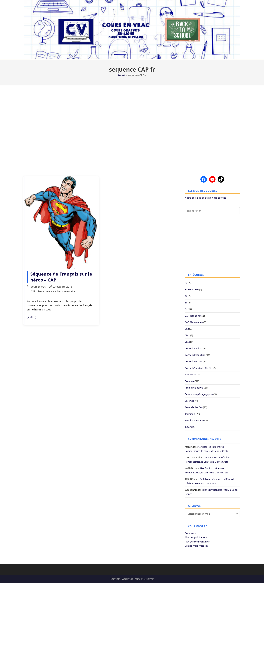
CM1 (187, 335)
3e (186, 283)
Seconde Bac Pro (194, 407)
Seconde (189, 400)
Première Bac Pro (194, 387)
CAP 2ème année (194, 322)
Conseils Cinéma (193, 348)
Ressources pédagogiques (199, 394)
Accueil (121, 75)
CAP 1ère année (40, 291)
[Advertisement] (132, 128)
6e (186, 309)
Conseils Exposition (195, 355)
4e (186, 296)
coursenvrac (38, 286)
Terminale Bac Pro (194, 420)
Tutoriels (189, 426)
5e (186, 302)
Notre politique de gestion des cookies (205, 197)
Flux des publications (196, 537)
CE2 (187, 328)
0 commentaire (66, 291)
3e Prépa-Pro (192, 289)
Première (189, 381)
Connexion (190, 533)
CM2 (187, 341)
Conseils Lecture (193, 361)
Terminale (190, 413)
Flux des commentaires (197, 541)
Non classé (190, 374)
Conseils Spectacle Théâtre (199, 368)
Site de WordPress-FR (196, 545)
